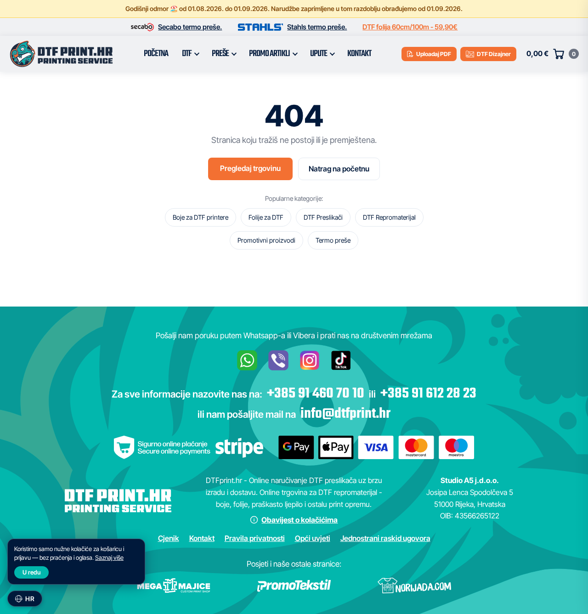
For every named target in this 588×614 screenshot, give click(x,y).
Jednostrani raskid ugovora (385, 538)
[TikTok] (341, 360)
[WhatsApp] (247, 360)
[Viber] (278, 360)
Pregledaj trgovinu (250, 168)
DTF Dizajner (494, 54)
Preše (220, 54)
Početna (156, 54)
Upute (318, 54)
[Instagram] (310, 360)
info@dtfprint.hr (345, 414)
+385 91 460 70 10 (315, 394)
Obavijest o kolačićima (299, 519)
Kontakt (359, 54)
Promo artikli (269, 54)
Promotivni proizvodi (266, 240)
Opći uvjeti (312, 538)
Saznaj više (109, 557)
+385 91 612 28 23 (428, 394)
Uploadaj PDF (433, 54)
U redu (31, 572)
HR (29, 599)
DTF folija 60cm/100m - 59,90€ (410, 27)
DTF (187, 54)
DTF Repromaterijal (389, 217)
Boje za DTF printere (200, 217)
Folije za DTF (266, 217)
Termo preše (333, 240)
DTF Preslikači (323, 217)
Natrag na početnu (339, 168)
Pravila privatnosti (255, 538)
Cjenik (168, 538)
